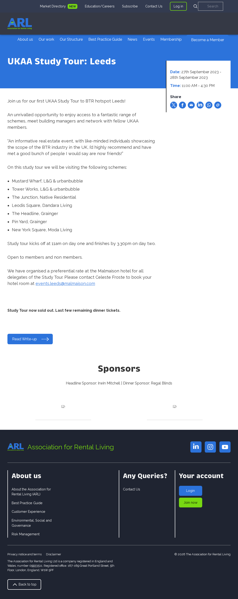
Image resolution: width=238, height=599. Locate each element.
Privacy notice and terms (24, 554)
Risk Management (26, 534)
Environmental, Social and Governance (32, 522)
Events (149, 39)
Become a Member (207, 40)
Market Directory (53, 6)
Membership (171, 39)
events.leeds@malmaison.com (65, 283)
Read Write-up (24, 339)
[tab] (58, 6)
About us (25, 39)
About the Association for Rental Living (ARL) (31, 491)
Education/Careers (100, 6)
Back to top (27, 584)
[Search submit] (195, 6)
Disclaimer (53, 554)
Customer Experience (28, 511)
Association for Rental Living (70, 447)
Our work (46, 39)
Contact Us (153, 6)
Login (190, 491)
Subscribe (130, 6)
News (132, 39)
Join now (191, 502)
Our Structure (71, 39)
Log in (178, 6)
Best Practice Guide (105, 39)
